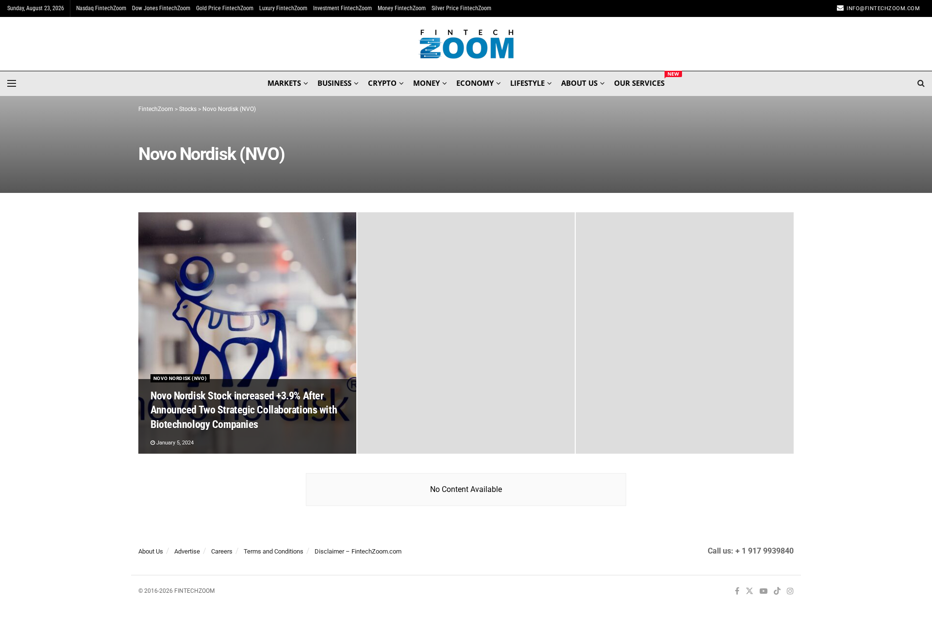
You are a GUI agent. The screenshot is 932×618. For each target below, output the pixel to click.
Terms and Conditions (273, 551)
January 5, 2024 (174, 443)
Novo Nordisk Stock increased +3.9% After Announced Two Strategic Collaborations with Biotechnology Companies (243, 410)
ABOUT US (579, 83)
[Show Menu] (11, 83)
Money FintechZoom (402, 8)
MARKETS (284, 83)
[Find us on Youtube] (763, 591)
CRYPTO (382, 83)
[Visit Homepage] (466, 44)
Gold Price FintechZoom (224, 8)
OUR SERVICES (639, 81)
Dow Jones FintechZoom (161, 8)
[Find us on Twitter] (749, 591)
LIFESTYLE (527, 83)
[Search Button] (921, 83)
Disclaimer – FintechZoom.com (358, 551)
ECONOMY (475, 83)
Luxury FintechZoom (283, 8)
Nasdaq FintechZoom (101, 8)
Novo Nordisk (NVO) (180, 378)
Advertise (187, 551)
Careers (222, 551)
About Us (150, 551)
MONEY (426, 83)
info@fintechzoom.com (883, 8)
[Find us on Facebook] (737, 591)
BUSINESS (334, 83)
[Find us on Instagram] (790, 591)
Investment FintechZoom (342, 8)
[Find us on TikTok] (777, 592)
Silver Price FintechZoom (461, 8)
